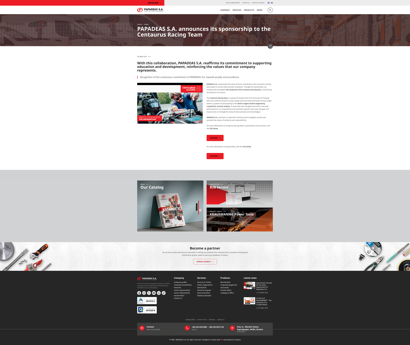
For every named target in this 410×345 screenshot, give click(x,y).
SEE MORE (213, 138)
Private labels (225, 290)
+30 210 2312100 (199, 327)
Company (225, 10)
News (259, 10)
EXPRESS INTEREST (204, 262)
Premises (177, 288)
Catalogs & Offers (227, 293)
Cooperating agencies (228, 285)
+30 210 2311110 (216, 327)
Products (249, 10)
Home (139, 24)
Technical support (204, 290)
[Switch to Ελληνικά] (269, 3)
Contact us (246, 3)
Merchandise (225, 282)
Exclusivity (224, 288)
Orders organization (205, 285)
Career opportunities (233, 3)
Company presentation (183, 285)
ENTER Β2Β (153, 3)
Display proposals (204, 296)
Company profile (180, 282)
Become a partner (258, 3)
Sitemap (212, 320)
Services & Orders (204, 282)
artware (238, 340)
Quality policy (190, 320)
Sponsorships (179, 296)
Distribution (201, 288)
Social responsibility (182, 293)
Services (237, 10)
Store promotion (203, 293)
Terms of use (202, 320)
